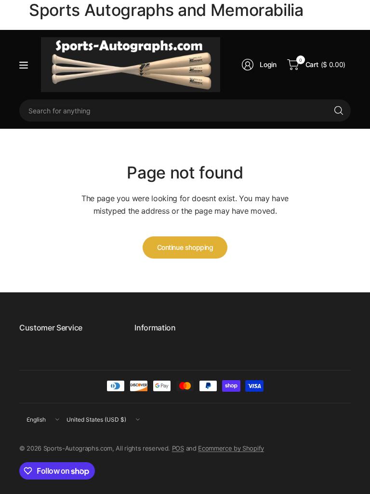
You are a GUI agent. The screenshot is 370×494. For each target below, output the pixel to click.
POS (178, 448)
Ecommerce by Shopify (231, 448)
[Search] (339, 110)
